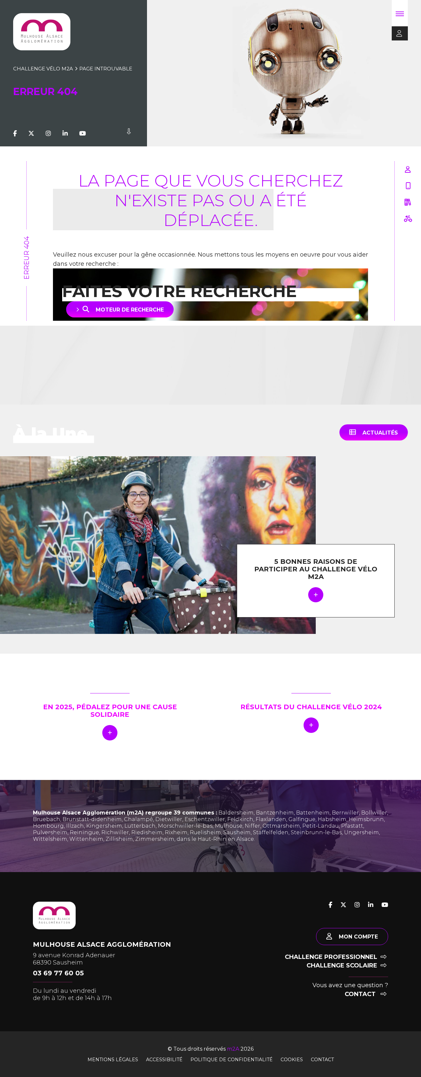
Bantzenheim (275, 813)
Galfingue (301, 819)
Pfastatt (352, 826)
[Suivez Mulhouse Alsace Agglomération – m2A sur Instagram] (48, 133)
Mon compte (358, 937)
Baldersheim (236, 813)
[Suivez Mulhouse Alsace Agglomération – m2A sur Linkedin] (65, 133)
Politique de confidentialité (231, 1060)
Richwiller (115, 832)
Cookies (292, 1060)
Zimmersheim (154, 839)
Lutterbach (140, 826)
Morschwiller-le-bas (185, 826)
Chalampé (138, 819)
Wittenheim (86, 839)
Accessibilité (164, 1060)
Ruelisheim (205, 832)
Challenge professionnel (331, 957)
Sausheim (237, 832)
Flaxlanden (271, 819)
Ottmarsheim (281, 826)
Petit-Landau (320, 826)
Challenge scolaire (342, 965)
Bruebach (46, 819)
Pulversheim (50, 832)
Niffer (252, 826)
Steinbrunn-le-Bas (316, 832)
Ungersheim (361, 832)
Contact (361, 994)
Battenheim (313, 813)
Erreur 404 (27, 258)
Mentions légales (112, 1060)
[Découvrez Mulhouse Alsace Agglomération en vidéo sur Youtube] (82, 133)
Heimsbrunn (366, 819)
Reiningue (84, 832)
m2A (233, 1049)
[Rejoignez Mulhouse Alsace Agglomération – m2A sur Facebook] (15, 133)
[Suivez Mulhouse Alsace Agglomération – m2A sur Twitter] (31, 133)
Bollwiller (374, 813)
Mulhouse (228, 826)
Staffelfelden (270, 832)
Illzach (75, 826)
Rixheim (176, 832)
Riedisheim (146, 832)
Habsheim (332, 819)
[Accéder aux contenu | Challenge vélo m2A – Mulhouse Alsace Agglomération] (129, 133)
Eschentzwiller (205, 819)
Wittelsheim (50, 839)
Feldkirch (240, 819)
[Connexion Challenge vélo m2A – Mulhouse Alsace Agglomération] (397, 34)
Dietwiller (168, 819)
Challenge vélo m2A (43, 68)
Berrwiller (345, 813)
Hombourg (48, 826)
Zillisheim (119, 839)
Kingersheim (104, 826)
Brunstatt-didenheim (92, 819)
